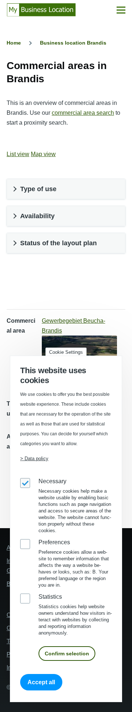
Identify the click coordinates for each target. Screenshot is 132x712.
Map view (43, 154)
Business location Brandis (73, 43)
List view (18, 154)
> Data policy (34, 458)
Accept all (41, 682)
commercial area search (83, 113)
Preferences (54, 542)
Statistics (50, 597)
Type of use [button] (38, 189)
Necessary (52, 481)
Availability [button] (37, 216)
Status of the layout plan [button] (58, 243)
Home (14, 43)
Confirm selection (67, 653)
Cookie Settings (66, 352)
